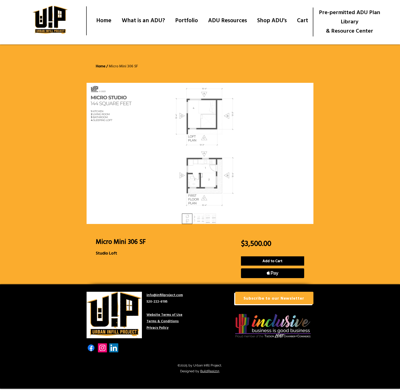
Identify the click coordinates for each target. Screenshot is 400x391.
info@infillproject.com (165, 294)
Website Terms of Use (164, 314)
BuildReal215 (209, 371)
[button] (274, 298)
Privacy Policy (158, 327)
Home (100, 66)
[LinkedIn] (113, 347)
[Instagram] (102, 347)
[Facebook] (91, 347)
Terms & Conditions (163, 321)
